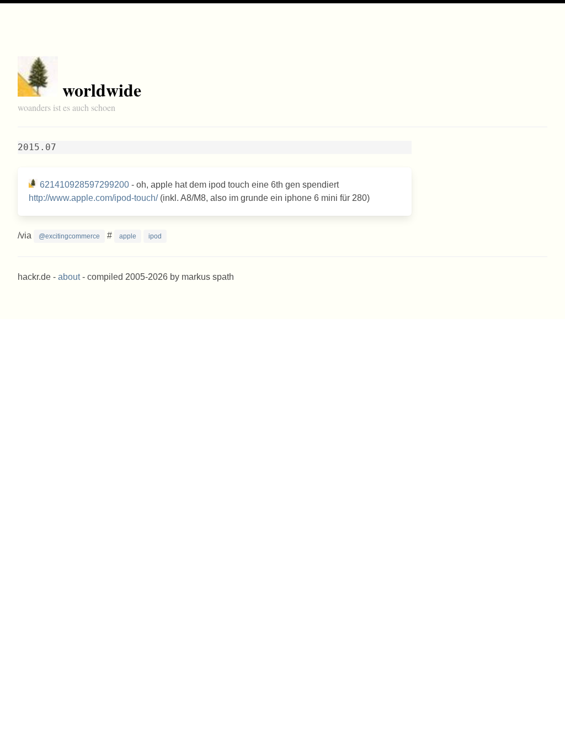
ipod (155, 236)
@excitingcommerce (69, 236)
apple (127, 236)
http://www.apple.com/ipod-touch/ (93, 198)
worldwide (101, 90)
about (69, 277)
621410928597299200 (84, 184)
